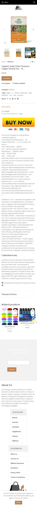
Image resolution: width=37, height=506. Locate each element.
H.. (12, 93)
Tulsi (14, 95)
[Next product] (34, 62)
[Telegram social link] (18, 98)
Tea (10, 95)
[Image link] (18, 490)
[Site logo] (18, 8)
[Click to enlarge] (5, 43)
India (30, 93)
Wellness (10, 62)
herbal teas (23, 93)
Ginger (8, 93)
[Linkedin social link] (15, 98)
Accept (18, 502)
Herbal (16, 93)
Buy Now (7, 78)
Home (4, 62)
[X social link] (10, 98)
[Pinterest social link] (12, 98)
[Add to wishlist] (15, 311)
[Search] (34, 2)
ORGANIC (5, 95)
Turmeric (20, 95)
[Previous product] (30, 62)
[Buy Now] (15, 314)
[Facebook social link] (8, 98)
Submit (12, 369)
